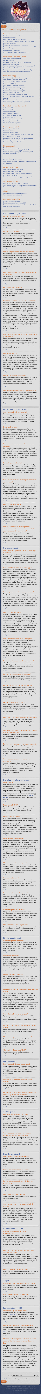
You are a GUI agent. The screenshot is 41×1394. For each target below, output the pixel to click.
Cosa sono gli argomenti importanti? (12, 119)
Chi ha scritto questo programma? (12, 201)
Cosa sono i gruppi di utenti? (10, 132)
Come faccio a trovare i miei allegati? (12, 195)
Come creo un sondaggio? (10, 83)
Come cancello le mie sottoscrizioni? (12, 187)
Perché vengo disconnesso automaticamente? (14, 39)
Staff (4, 1379)
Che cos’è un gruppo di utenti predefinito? (14, 140)
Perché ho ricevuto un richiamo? (11, 92)
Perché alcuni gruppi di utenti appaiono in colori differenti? (18, 138)
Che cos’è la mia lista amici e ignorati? (13, 160)
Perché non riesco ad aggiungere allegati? (13, 91)
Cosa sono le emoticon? (9, 111)
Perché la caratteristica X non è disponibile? (14, 203)
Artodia (24, 1390)
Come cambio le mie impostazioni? (12, 58)
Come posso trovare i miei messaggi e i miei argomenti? (17, 177)
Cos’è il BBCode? (8, 108)
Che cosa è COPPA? (8, 49)
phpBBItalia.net (20, 1388)
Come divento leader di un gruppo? (12, 136)
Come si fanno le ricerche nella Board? (13, 169)
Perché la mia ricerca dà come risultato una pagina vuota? (18, 173)
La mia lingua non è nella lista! (11, 64)
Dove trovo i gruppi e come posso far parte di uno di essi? (18, 134)
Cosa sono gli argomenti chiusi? (11, 121)
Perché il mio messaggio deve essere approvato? (15, 100)
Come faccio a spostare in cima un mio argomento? (16, 102)
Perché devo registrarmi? (9, 37)
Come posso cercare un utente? (11, 175)
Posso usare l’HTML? (9, 110)
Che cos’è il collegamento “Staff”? (12, 142)
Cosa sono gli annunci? (9, 117)
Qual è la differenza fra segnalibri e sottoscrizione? (16, 183)
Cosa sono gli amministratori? (11, 129)
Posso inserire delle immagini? (11, 113)
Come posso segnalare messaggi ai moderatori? (15, 94)
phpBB (15, 1386)
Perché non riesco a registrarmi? (11, 50)
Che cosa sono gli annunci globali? (12, 115)
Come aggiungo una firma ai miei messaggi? (14, 81)
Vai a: (9, 1375)
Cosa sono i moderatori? (9, 131)
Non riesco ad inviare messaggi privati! (13, 148)
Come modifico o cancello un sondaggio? (14, 85)
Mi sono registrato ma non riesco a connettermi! (15, 45)
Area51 (5, 1331)
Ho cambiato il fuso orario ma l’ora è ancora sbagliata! (17, 62)
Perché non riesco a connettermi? (11, 36)
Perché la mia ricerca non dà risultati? (12, 171)
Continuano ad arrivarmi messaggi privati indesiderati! (17, 150)
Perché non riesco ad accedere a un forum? (14, 87)
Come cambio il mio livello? (10, 68)
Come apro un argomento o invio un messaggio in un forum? (19, 78)
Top (6, 227)
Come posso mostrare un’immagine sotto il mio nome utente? (19, 66)
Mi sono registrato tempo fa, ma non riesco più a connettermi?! (19, 47)
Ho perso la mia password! (10, 43)
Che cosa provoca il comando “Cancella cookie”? (16, 52)
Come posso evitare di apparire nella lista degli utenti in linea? (19, 41)
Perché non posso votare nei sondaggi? (13, 89)
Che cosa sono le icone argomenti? (12, 123)
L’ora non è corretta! (8, 60)
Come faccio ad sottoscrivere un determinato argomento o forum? (20, 185)
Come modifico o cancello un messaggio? (14, 79)
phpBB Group (13, 1314)
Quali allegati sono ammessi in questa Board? (15, 193)
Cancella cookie (10, 1379)
